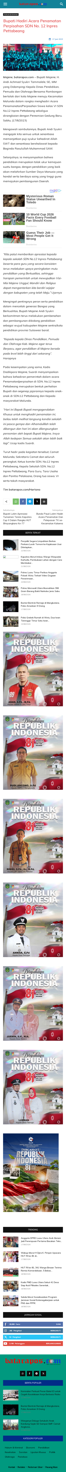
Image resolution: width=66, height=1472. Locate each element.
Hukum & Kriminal (11, 14)
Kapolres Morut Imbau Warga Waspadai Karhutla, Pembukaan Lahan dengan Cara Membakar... (41, 559)
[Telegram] (30, 501)
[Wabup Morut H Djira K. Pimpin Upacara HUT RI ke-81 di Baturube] (10, 1256)
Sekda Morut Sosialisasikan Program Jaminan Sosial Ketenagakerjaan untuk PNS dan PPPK (40, 1300)
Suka (58, 1324)
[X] (37, 501)
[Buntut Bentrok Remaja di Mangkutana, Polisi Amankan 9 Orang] (10, 606)
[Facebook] (23, 501)
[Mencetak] (44, 501)
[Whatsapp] (22, 1373)
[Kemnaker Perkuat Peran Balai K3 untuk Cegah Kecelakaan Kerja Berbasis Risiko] (10, 1395)
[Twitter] (43, 1373)
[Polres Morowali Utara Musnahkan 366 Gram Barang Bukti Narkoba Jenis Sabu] (10, 592)
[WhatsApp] (16, 501)
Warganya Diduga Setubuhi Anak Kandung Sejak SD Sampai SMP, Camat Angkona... (40, 1423)
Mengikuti (55, 1330)
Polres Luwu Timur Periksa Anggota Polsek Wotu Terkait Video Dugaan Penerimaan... (39, 575)
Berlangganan (53, 1343)
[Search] (61, 4)
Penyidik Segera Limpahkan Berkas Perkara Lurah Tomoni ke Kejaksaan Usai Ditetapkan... (41, 544)
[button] (5, 4)
